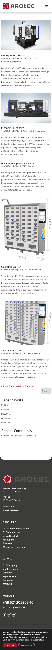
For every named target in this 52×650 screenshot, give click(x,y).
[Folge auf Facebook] (4, 615)
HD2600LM (6, 414)
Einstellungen (15, 637)
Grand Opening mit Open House (17, 163)
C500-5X (5, 409)
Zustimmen (10, 645)
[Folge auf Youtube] (14, 615)
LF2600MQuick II (8, 418)
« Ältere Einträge (9, 386)
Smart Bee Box (34, 269)
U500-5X (5, 405)
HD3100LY (5, 422)
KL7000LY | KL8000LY (12, 128)
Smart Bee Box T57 (11, 266)
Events (31, 166)
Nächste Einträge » (25, 386)
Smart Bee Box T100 (11, 350)
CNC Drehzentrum (37, 131)
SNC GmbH (10, 58)
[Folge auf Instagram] (9, 615)
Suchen (45, 391)
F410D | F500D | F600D (13, 55)
